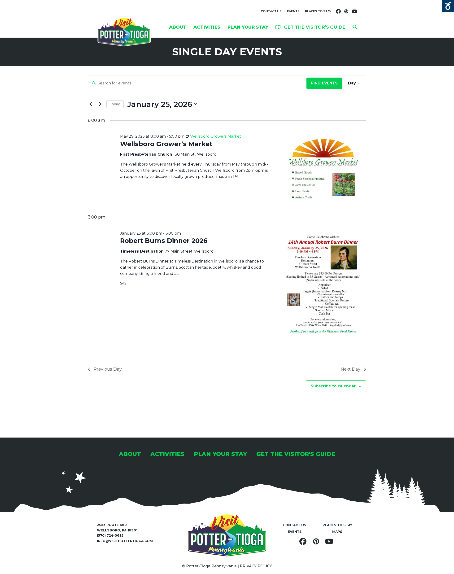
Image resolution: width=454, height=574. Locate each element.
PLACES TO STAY (318, 11)
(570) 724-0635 (110, 535)
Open (448, 6)
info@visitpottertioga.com (125, 541)
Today (115, 104)
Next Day (350, 369)
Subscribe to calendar (333, 386)
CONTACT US (271, 11)
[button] (355, 27)
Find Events (324, 83)
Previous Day (108, 369)
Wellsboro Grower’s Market (166, 144)
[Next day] (100, 104)
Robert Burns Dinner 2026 (163, 241)
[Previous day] (91, 104)
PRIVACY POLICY (256, 566)
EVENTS (293, 11)
